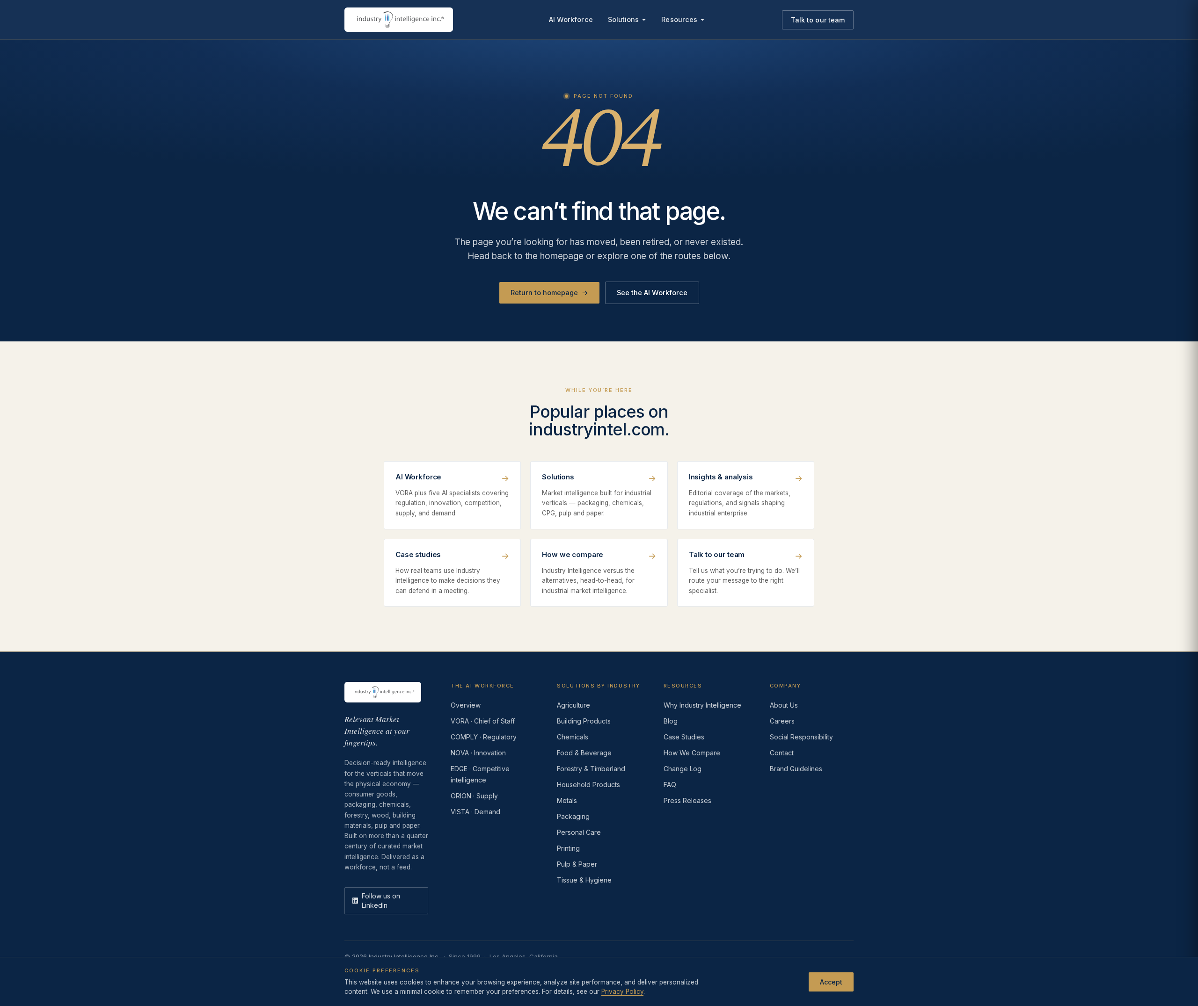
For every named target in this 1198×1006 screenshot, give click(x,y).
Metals (567, 800)
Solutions (623, 19)
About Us (784, 705)
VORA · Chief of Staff (483, 721)
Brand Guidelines (796, 769)
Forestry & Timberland (591, 769)
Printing (568, 848)
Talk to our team (818, 20)
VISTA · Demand (475, 812)
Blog (671, 721)
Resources (679, 19)
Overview (466, 705)
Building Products (584, 721)
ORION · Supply (474, 796)
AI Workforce (571, 19)
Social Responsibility (801, 737)
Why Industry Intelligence (702, 705)
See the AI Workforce (652, 293)
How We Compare (692, 753)
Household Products (588, 785)
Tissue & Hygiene (584, 880)
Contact (782, 753)
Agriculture (573, 705)
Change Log (682, 769)
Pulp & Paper (577, 864)
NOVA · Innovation (478, 753)
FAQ (670, 785)
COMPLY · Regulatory (484, 737)
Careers (782, 721)
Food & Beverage (584, 753)
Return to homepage (549, 293)
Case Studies (684, 737)
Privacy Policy (622, 991)
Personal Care (579, 832)
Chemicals (572, 737)
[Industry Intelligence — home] (398, 19)
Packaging (573, 816)
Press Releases (687, 800)
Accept (831, 981)
